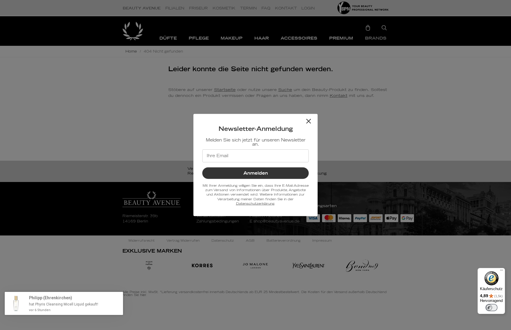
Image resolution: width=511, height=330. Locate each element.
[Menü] (501, 271)
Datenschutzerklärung (255, 203)
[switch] (491, 307)
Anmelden (255, 173)
